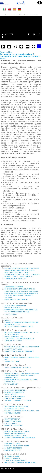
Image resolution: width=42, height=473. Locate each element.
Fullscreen (34, 46)
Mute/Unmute (15, 46)
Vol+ (21, 46)
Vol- (28, 46)
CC (39, 46)
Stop (9, 46)
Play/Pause (3, 46)
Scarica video (6, 52)
